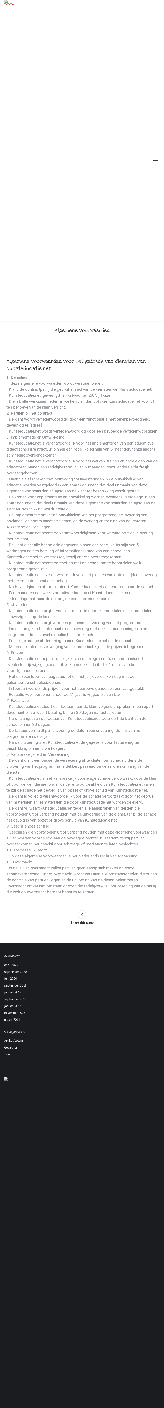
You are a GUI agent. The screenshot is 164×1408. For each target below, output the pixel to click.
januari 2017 (12, 1006)
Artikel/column (14, 1040)
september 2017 (15, 999)
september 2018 (15, 985)
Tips (7, 1054)
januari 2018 (12, 992)
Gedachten (11, 1047)
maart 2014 (12, 1020)
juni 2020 (10, 978)
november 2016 (14, 1013)
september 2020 (15, 972)
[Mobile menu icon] (155, 160)
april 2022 (11, 965)
